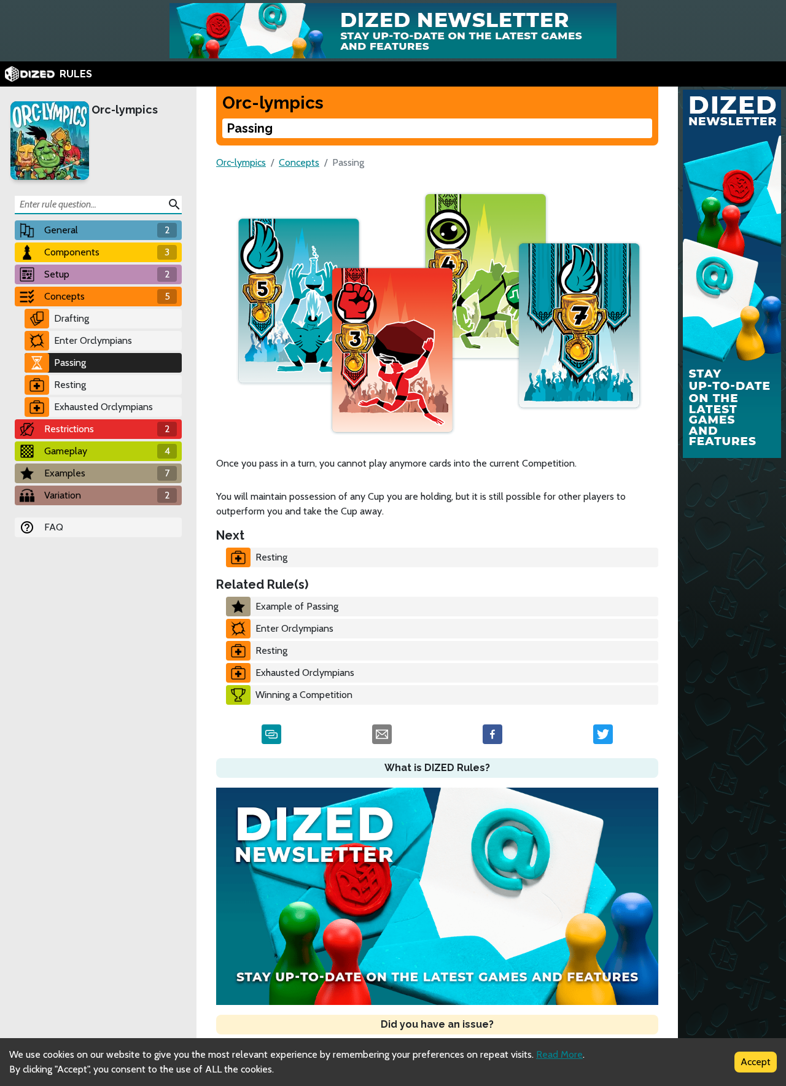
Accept (756, 1062)
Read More (559, 1054)
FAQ (53, 527)
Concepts (299, 162)
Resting (70, 384)
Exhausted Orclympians (103, 407)
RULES (76, 74)
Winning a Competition (303, 694)
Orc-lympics (124, 109)
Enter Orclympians (93, 340)
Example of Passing (296, 606)
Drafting (71, 318)
